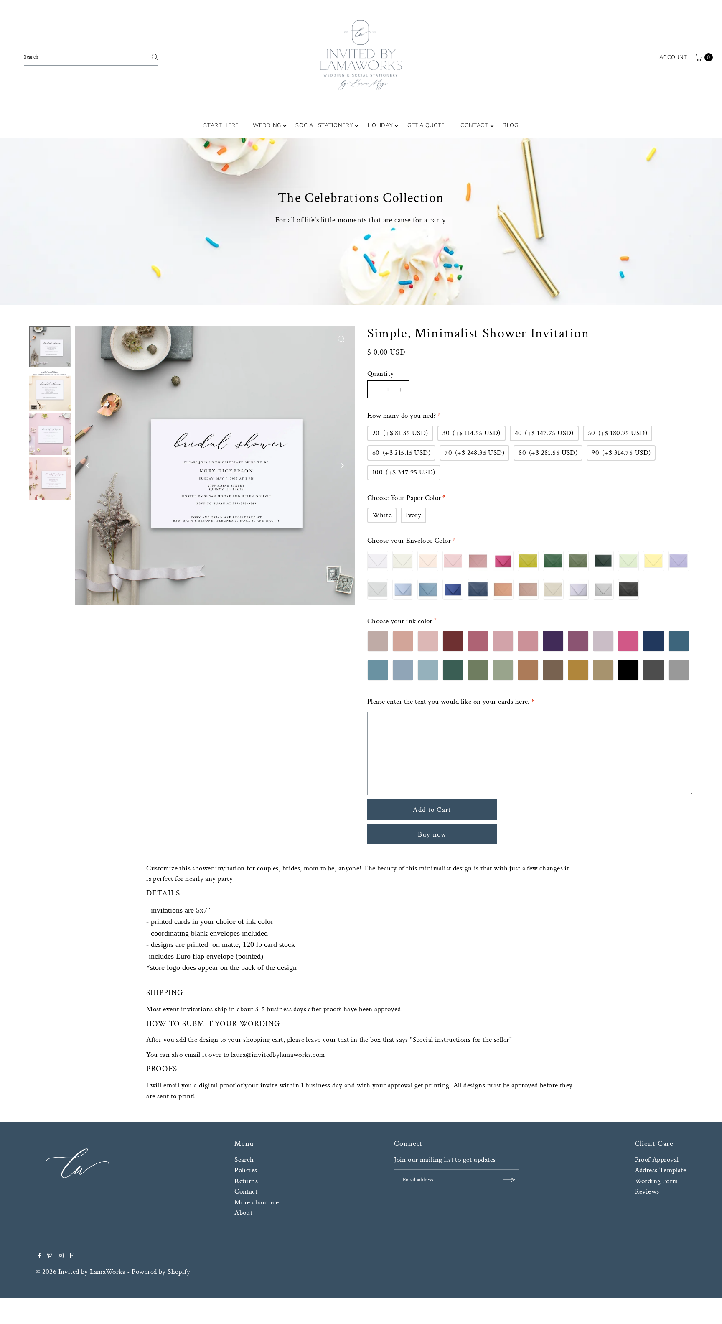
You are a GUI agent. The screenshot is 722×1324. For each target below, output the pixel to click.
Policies (245, 1170)
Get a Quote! (426, 125)
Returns (246, 1181)
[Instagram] (61, 1256)
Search (244, 1159)
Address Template (660, 1170)
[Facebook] (39, 1256)
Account (673, 57)
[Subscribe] (508, 1179)
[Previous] (88, 465)
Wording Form (656, 1181)
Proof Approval (657, 1159)
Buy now (432, 834)
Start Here (221, 125)
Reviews (647, 1191)
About (243, 1212)
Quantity (380, 373)
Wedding (267, 125)
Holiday (380, 125)
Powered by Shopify (161, 1271)
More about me (256, 1202)
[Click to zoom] (341, 339)
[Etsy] (71, 1256)
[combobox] (91, 56)
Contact (474, 125)
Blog (511, 125)
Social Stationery (324, 125)
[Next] (341, 465)
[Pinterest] (49, 1256)
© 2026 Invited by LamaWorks (80, 1271)
